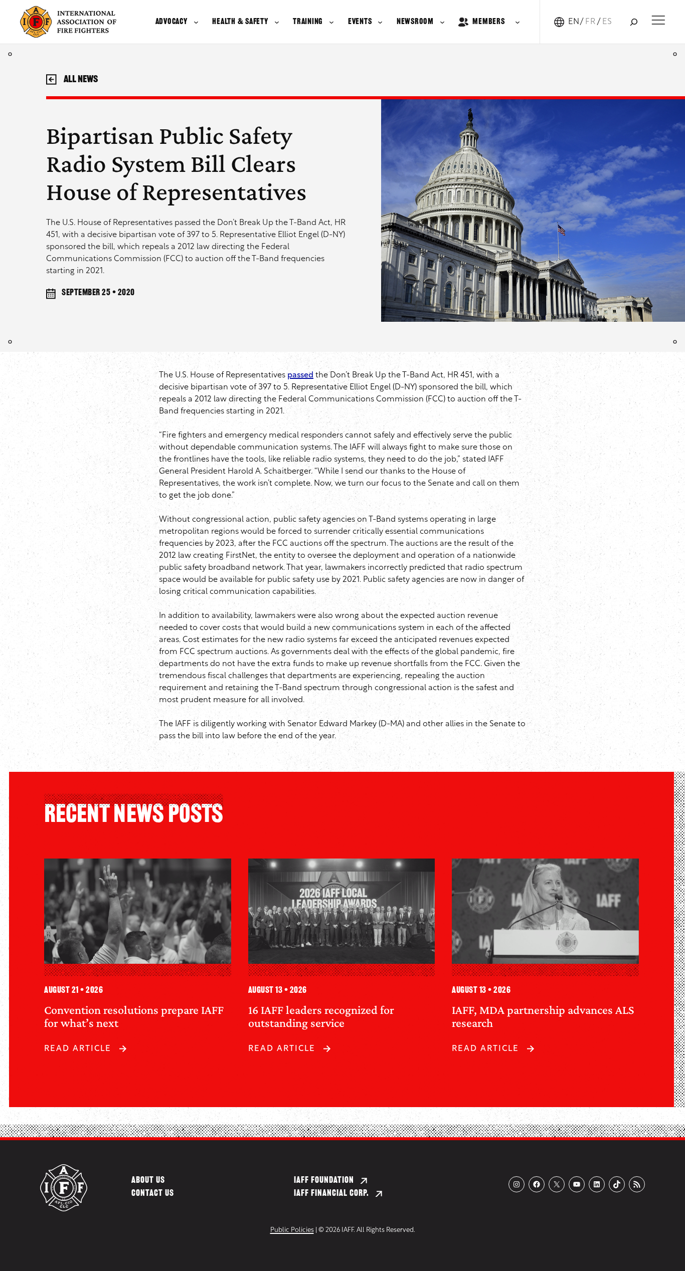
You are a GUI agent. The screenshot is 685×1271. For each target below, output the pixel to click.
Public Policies (292, 1230)
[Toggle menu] (658, 20)
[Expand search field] (633, 22)
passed (300, 375)
